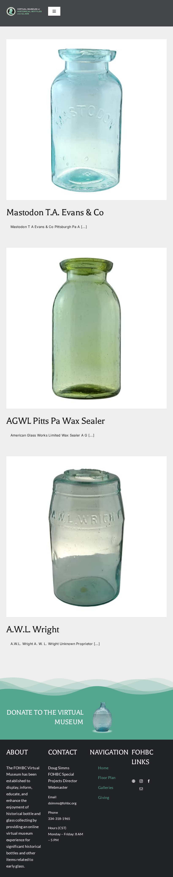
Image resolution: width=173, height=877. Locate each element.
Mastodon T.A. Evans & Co (55, 212)
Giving (103, 797)
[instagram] (141, 781)
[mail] (141, 788)
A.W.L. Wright (32, 629)
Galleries (105, 787)
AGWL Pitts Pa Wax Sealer (55, 421)
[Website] (133, 781)
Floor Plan (106, 777)
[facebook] (148, 781)
